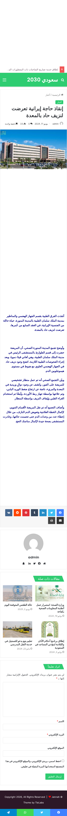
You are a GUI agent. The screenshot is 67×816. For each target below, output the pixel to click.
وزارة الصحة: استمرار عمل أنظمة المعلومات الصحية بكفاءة (50, 608)
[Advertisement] (33, 33)
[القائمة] (4, 81)
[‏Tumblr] (34, 512)
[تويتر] (51, 512)
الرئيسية (56, 94)
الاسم (60, 721)
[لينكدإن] (43, 512)
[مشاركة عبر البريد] (60, 520)
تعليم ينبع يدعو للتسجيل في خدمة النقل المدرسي (18, 642)
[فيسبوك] (60, 512)
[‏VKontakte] (8, 512)
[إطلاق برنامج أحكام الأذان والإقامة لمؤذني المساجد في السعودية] (49, 629)
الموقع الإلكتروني (56, 747)
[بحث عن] (62, 81)
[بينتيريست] (25, 512)
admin (56, 123)
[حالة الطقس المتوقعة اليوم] (17, 593)
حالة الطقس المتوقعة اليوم (18, 605)
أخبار (48, 94)
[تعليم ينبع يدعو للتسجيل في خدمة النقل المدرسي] (17, 629)
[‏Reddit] (17, 512)
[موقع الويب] (43, 563)
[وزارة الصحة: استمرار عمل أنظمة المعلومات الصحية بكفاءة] (49, 593)
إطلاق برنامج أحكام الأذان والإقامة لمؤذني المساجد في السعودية (49, 644)
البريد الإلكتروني (55, 734)
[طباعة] (51, 520)
